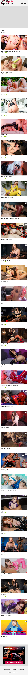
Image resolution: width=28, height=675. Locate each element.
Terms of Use (21, 669)
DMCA (14, 669)
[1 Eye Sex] (7, 3)
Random (3, 32)
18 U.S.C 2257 (7, 669)
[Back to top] (25, 672)
